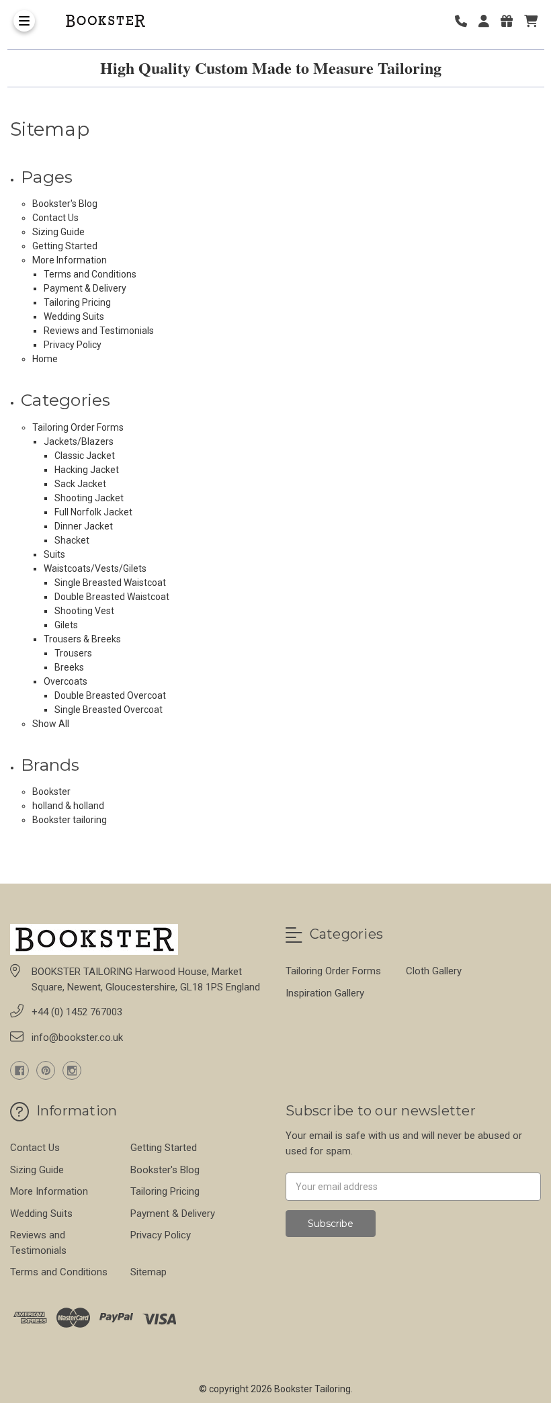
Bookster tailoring (69, 819)
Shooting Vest (84, 610)
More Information (69, 260)
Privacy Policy (72, 344)
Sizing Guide (58, 231)
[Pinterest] (45, 1070)
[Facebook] (19, 1070)
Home (45, 358)
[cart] (531, 21)
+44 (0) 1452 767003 (77, 1012)
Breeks (69, 667)
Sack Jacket (80, 483)
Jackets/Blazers (79, 441)
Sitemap (148, 1272)
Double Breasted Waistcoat (111, 596)
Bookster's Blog (64, 203)
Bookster (51, 791)
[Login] (488, 21)
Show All (50, 723)
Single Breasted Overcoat (108, 709)
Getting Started (64, 246)
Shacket (71, 540)
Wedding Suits (74, 316)
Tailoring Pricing (77, 302)
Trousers (73, 653)
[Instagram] (71, 1070)
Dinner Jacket (83, 526)
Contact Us (55, 217)
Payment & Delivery (85, 288)
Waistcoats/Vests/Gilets (95, 568)
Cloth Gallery (434, 971)
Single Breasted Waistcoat (110, 582)
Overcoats (65, 681)
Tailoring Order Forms (78, 427)
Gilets (66, 625)
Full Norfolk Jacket (93, 512)
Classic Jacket (84, 455)
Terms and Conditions (90, 274)
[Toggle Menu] (24, 21)
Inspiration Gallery (325, 993)
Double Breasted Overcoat (110, 695)
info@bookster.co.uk (77, 1037)
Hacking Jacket (86, 469)
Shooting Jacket (89, 498)
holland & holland (68, 805)
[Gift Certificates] (511, 21)
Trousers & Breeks (82, 639)
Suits (54, 554)
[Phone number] (465, 21)
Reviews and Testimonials (99, 330)
